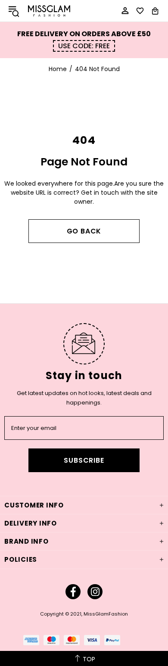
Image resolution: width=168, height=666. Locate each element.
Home (58, 69)
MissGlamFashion (49, 11)
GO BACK (84, 231)
